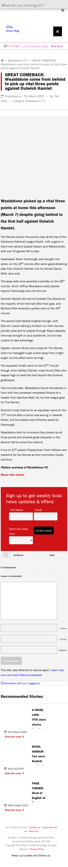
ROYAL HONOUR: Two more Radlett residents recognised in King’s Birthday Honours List (39, 755)
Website (63, 650)
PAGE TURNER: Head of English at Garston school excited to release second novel (39, 791)
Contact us (34, 827)
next (52, 555)
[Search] (63, 10)
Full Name (16, 510)
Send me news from (21, 531)
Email (38, 510)
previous (18, 555)
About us (33, 831)
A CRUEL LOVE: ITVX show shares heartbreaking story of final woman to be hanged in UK (39, 718)
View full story (13, 736)
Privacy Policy (37, 849)
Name (63, 628)
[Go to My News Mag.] (2, 60)
